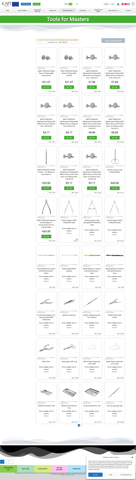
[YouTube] (125, 4)
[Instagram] (122, 4)
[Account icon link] (118, 4)
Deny (110, 475)
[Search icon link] (77, 4)
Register (69, 233)
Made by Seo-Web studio (68, 475)
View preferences (126, 475)
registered (51, 42)
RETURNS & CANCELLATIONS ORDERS (74, 474)
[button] (132, 457)
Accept (95, 475)
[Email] (128, 4)
